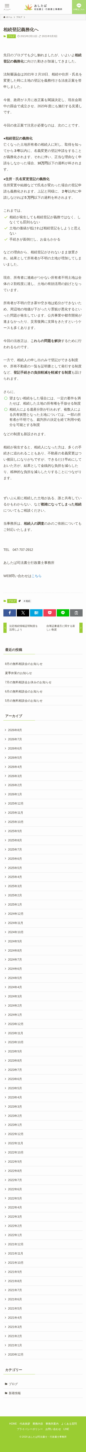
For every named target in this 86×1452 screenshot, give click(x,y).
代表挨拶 (25, 1423)
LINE (66, 1429)
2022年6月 (15, 1189)
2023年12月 (16, 1024)
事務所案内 (52, 1423)
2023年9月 (15, 1051)
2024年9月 (15, 941)
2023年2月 (15, 1115)
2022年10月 (16, 1152)
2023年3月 (15, 1106)
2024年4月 (15, 987)
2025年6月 (15, 858)
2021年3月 (15, 1327)
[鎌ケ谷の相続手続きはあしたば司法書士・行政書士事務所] (43, 7)
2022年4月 (15, 1207)
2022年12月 (16, 1134)
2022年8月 (15, 1170)
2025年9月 (15, 831)
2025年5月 (15, 868)
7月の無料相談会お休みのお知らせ (28, 682)
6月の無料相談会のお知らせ (24, 691)
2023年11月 (15, 1033)
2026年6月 (15, 748)
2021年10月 (16, 1262)
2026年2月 (15, 785)
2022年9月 (15, 1161)
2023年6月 (15, 1079)
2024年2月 (15, 1005)
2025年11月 (15, 812)
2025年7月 (15, 849)
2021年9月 (15, 1272)
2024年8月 (15, 950)
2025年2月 (15, 895)
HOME (13, 1423)
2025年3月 (15, 886)
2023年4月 (15, 1097)
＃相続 (26, 601)
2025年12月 (16, 803)
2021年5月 (15, 1308)
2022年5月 (15, 1198)
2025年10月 (16, 822)
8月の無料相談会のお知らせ (24, 663)
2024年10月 (16, 932)
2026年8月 (15, 730)
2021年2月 (15, 1336)
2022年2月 (15, 1226)
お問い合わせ (53, 1429)
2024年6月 (15, 968)
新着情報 (15, 1393)
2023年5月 (15, 1088)
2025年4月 (15, 877)
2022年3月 (15, 1216)
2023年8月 (15, 1060)
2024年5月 (15, 978)
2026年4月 (15, 767)
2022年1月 (15, 1235)
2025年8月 (15, 840)
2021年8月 (15, 1281)
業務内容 (38, 1423)
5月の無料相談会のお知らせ (24, 700)
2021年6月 (15, 1299)
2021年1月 (15, 1345)
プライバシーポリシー (30, 1429)
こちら (36, 576)
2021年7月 (15, 1290)
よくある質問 (69, 1423)
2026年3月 (15, 776)
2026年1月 (15, 794)
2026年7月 (15, 739)
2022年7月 (15, 1180)
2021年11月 (15, 1253)
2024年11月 (15, 923)
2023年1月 (15, 1124)
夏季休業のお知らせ (18, 673)
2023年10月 (16, 1042)
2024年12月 (16, 913)
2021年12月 (16, 1244)
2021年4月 (15, 1317)
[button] (9, 612)
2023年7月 (15, 1069)
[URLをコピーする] (76, 612)
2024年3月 (15, 996)
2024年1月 (15, 1014)
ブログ (11, 36)
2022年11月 (15, 1143)
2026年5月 (15, 757)
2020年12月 (16, 1354)
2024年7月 (15, 959)
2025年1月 (15, 904)
